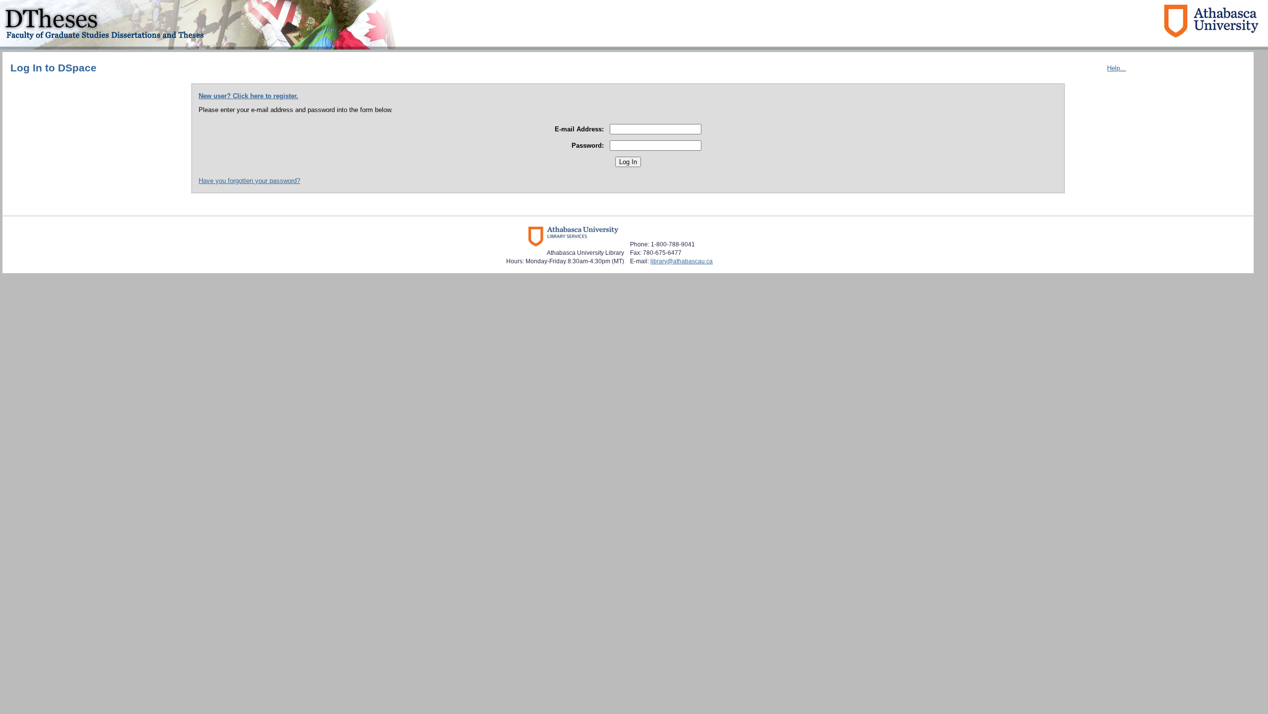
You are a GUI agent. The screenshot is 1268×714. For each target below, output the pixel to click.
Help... (1116, 68)
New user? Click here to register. (248, 96)
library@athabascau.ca (681, 261)
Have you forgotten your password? (249, 180)
